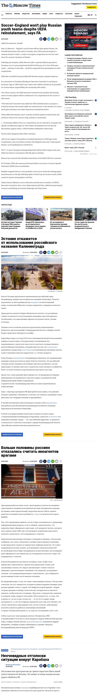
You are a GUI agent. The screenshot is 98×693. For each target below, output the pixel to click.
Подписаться (49, 358)
